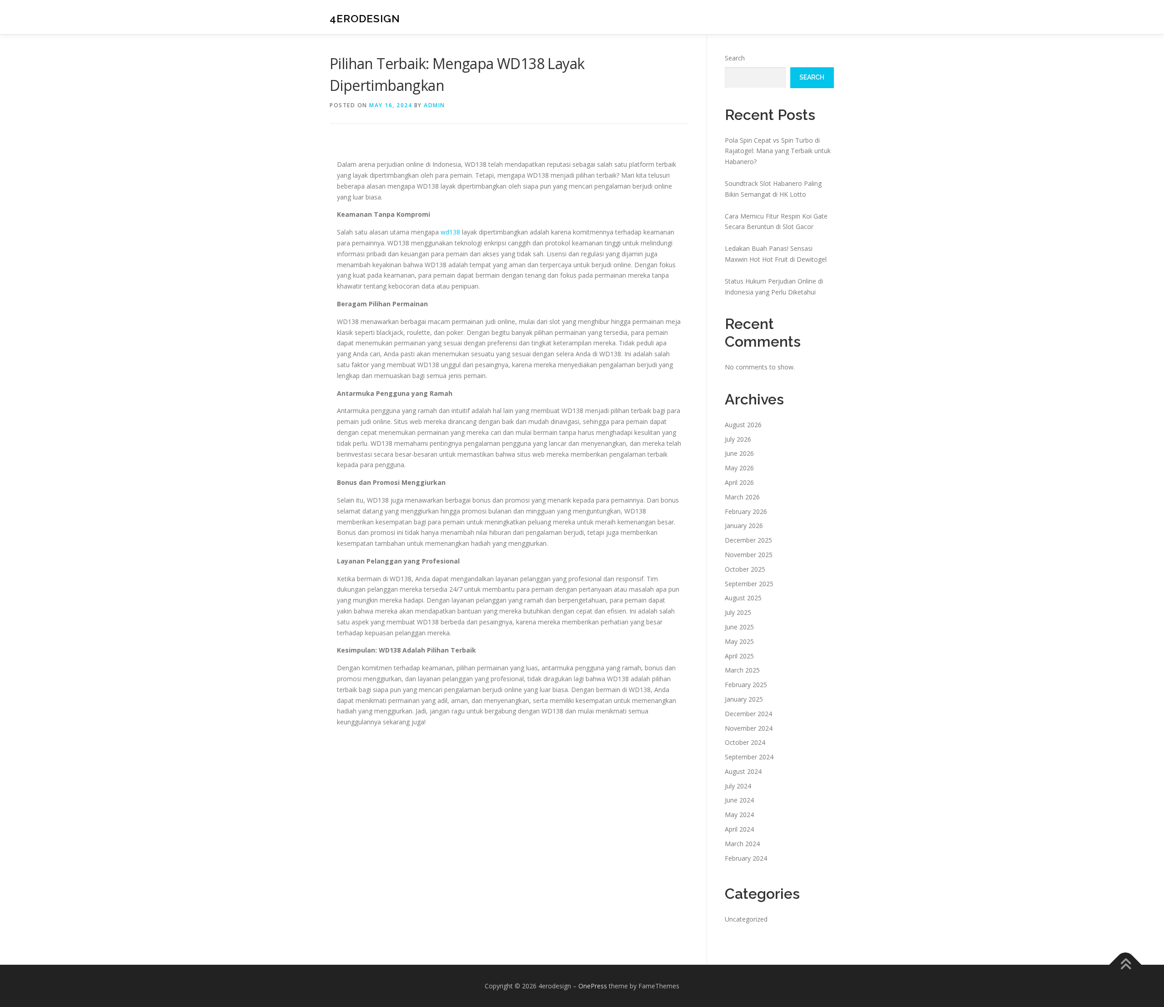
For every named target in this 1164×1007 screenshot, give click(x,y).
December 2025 (748, 540)
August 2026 (743, 424)
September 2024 (749, 757)
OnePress (592, 986)
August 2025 (743, 597)
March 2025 (742, 670)
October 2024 (745, 742)
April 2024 (739, 829)
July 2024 (738, 786)
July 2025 (738, 612)
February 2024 (746, 858)
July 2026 (738, 439)
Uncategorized (746, 919)
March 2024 (742, 843)
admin (434, 105)
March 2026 (742, 497)
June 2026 (739, 453)
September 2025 (749, 583)
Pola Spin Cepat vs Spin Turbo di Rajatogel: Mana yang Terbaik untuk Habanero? (778, 151)
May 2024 (739, 814)
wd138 (450, 232)
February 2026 (746, 511)
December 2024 (748, 713)
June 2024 (739, 800)
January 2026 (744, 525)
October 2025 (745, 569)
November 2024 (749, 728)
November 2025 (749, 554)
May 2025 (739, 641)
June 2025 (739, 627)
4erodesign (365, 18)
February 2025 (746, 684)
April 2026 (739, 482)
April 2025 (739, 656)
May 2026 (739, 468)
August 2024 (743, 771)
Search (735, 58)
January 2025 (744, 699)
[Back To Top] (1125, 964)
